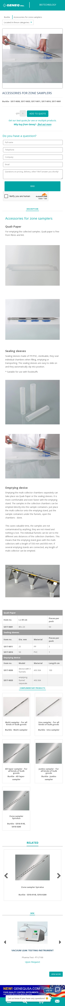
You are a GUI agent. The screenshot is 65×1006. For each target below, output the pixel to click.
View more (56, 974)
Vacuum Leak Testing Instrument (32, 950)
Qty (18, 113)
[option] (32, 58)
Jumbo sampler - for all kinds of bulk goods (49, 771)
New (32, 913)
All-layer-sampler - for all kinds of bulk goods (16, 771)
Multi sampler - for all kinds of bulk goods (16, 723)
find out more (44, 124)
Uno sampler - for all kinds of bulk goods (48, 723)
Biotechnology (47, 4)
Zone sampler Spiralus (16, 817)
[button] (57, 989)
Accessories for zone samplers (28, 17)
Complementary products (32, 688)
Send (32, 186)
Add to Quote (37, 113)
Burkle (7, 17)
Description (32, 209)
